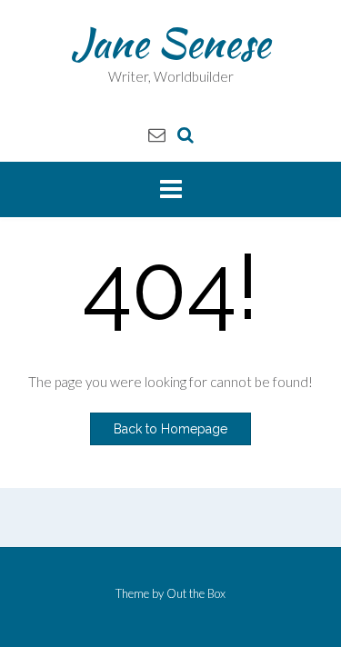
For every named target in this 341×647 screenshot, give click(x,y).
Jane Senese (170, 43)
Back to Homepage (170, 429)
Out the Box (196, 593)
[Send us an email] (156, 134)
